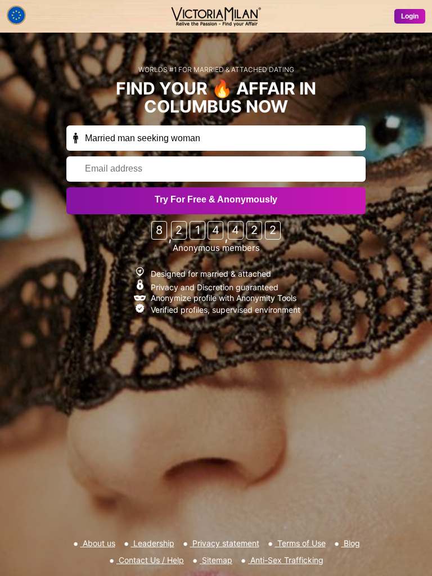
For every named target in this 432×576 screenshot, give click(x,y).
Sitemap (216, 560)
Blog (350, 543)
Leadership (152, 543)
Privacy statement (224, 543)
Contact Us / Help (150, 560)
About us (97, 543)
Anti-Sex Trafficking (285, 560)
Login (409, 16)
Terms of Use (300, 543)
